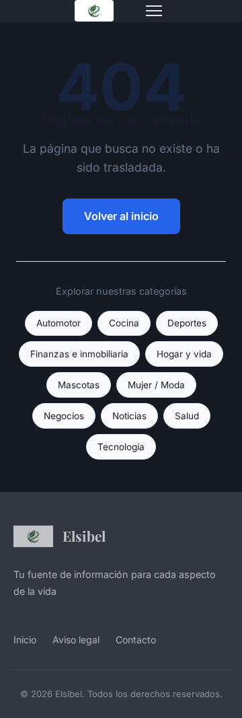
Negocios (64, 415)
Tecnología (121, 446)
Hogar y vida (184, 354)
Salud (187, 415)
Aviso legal (75, 639)
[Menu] (153, 11)
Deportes (186, 323)
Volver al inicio (121, 216)
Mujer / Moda (156, 385)
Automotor (58, 323)
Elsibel (84, 535)
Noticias (129, 415)
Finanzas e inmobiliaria (79, 354)
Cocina (124, 323)
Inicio (24, 639)
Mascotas (78, 385)
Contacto (136, 639)
